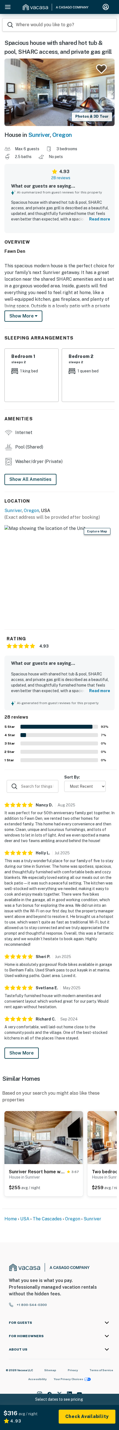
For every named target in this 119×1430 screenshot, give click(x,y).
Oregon (62, 134)
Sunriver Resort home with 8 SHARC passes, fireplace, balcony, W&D (37, 1171)
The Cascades (48, 1218)
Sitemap (50, 1370)
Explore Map (97, 531)
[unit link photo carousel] (43, 1137)
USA (24, 1218)
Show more (22, 316)
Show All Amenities (30, 479)
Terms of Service (101, 1370)
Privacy (73, 1370)
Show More (21, 1053)
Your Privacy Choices (68, 1379)
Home (10, 1218)
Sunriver (39, 134)
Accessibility (37, 1379)
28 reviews (60, 178)
